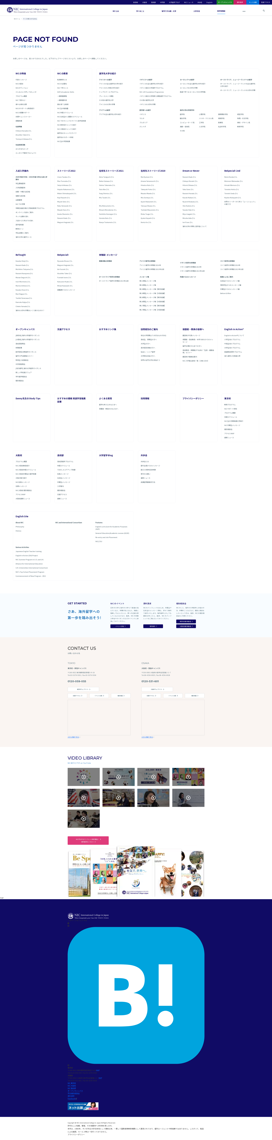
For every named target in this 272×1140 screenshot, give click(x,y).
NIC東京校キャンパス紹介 (66, 125)
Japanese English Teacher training (29, 551)
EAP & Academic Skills (65, 92)
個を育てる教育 (63, 104)
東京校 (135, 2)
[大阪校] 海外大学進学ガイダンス (28, 339)
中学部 (162, 2)
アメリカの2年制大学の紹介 (109, 88)
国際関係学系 (223, 114)
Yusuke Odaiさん (189, 210)
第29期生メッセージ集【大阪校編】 (152, 293)
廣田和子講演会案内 (190, 357)
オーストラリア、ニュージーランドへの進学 (236, 79)
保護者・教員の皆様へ (193, 329)
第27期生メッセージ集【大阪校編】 (152, 310)
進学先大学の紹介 (107, 73)
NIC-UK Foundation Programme (151, 92)
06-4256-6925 (149, 675)
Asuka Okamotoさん (65, 214)
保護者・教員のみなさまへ (108, 409)
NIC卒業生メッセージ (232, 425)
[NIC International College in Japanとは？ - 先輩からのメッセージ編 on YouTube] (188, 777)
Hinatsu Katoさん (147, 185)
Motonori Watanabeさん (233, 181)
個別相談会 (20, 381)
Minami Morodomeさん (108, 210)
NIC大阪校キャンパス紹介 (66, 129)
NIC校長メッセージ (23, 482)
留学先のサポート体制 (65, 137)
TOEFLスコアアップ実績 (66, 470)
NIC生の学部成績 (63, 141)
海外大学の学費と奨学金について (195, 226)
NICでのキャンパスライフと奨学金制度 (71, 121)
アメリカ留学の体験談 (147, 261)
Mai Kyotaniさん (147, 177)
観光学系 (183, 118)
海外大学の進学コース (24, 237)
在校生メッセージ (63, 478)
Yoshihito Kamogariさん (108, 214)
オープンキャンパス (225, 2)
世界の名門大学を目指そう (150, 360)
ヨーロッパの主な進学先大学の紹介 (193, 84)
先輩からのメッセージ (188, 277)
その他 (182, 131)
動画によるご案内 (226, 277)
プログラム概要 (21, 96)
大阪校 (144, 2)
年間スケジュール (230, 417)
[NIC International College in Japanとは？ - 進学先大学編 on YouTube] (153, 777)
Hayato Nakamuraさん (65, 189)
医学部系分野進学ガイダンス (26, 352)
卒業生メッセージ (63, 482)
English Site (22, 516)
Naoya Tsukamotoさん (107, 222)
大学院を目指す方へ (148, 356)
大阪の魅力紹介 (21, 478)
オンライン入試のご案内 (24, 212)
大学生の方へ (145, 344)
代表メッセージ (21, 79)
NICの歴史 (19, 84)
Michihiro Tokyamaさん (24, 269)
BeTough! (21, 254)
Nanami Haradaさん (190, 193)
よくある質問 (105, 398)
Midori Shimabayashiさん (66, 193)
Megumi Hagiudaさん (65, 222)
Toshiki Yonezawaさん (24, 298)
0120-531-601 (150, 681)
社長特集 (19, 126)
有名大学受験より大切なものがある (153, 335)
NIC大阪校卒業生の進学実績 (26, 474)
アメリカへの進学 (105, 79)
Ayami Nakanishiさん (149, 201)
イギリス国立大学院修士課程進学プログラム (155, 96)
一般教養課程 (62, 96)
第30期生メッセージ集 (147, 285)
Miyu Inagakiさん (189, 214)
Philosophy (20, 526)
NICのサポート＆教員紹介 (25, 108)
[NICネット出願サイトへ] (83, 1106)
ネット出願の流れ (22, 216)
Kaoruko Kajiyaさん (23, 302)
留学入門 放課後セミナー (25, 356)
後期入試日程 (20, 196)
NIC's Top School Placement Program (30, 572)
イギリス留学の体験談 (188, 263)
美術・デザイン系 (243, 122)
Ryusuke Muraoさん (64, 261)
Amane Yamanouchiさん (150, 181)
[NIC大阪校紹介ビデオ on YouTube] (153, 798)
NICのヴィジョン (22, 88)
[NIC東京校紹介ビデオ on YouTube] (118, 798)
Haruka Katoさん (105, 218)
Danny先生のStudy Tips (28, 398)
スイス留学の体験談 (227, 261)
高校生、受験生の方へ (149, 339)
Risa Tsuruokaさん (64, 181)
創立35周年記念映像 (148, 470)
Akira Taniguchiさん (106, 177)
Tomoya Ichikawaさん (24, 139)
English (209, 2)
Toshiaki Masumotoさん (150, 210)
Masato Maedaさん (148, 193)
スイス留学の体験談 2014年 (230, 265)
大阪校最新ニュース (23, 498)
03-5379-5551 (75, 675)
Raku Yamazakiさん (64, 206)
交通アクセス (265, 2)
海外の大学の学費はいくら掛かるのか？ (30, 310)
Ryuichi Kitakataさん (190, 201)
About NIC (20, 522)
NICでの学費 (20, 204)
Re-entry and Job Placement (106, 537)
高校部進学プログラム (65, 461)
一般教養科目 (62, 100)
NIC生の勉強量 (62, 108)
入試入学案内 (22, 170)
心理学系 (202, 114)
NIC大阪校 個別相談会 (24, 490)
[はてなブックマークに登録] (136, 995)
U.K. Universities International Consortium (32, 568)
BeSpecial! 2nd (232, 170)
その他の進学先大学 (106, 100)
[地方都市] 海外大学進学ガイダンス (28, 368)
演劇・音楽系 (184, 126)
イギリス (142, 114)
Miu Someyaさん (147, 197)
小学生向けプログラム (232, 339)
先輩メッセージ (21, 486)
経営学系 (240, 114)
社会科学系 (222, 126)
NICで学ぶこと (62, 88)
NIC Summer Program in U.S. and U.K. (30, 559)
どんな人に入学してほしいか (26, 92)
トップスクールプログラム (108, 92)
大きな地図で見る (73, 737)
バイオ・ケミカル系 (206, 118)
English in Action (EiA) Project (27, 555)
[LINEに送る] (68, 1065)
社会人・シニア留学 (148, 352)
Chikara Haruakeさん (24, 131)
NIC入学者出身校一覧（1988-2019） (196, 361)
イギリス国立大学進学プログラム (151, 88)
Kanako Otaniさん (22, 290)
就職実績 (19, 121)
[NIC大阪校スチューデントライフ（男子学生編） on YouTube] (84, 819)
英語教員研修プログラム (233, 352)
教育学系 (240, 126)
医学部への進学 (145, 110)
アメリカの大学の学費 (107, 104)
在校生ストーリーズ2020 (153, 170)
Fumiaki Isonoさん (64, 277)
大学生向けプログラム (232, 348)
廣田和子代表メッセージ (191, 335)
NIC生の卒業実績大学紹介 (233, 421)
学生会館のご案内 (22, 233)
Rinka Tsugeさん (147, 214)
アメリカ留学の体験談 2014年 (150, 265)
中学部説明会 (20, 364)
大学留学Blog (106, 455)
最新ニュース (229, 437)
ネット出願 (253, 2)
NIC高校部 (72, 1088)
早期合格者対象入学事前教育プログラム (30, 208)
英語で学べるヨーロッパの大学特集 (193, 92)
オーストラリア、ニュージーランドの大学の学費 (237, 90)
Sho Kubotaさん (189, 206)
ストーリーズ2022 (66, 170)
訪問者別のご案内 (149, 329)
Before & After (225, 293)
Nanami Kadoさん (64, 218)
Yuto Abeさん (104, 189)
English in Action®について (234, 335)
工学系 (201, 122)
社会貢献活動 (20, 145)
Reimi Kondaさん (230, 177)
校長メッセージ (63, 474)
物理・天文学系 (242, 118)
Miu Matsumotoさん (106, 206)
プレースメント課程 (106, 96)
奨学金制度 (20, 224)
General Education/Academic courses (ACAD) (112, 533)
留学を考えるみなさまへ (108, 404)
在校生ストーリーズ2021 (111, 170)
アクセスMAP (229, 433)
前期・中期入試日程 (23, 192)
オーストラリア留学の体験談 (109, 277)
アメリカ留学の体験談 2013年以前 (151, 269)
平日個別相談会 (74, 1093)
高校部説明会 (20, 344)
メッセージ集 (144, 277)
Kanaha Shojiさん (22, 261)
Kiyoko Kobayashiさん (232, 197)
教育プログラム (230, 404)
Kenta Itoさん (146, 222)
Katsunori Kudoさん (64, 281)
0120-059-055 (77, 681)
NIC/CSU (98, 541)
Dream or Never (191, 170)
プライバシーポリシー (193, 398)
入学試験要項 (20, 187)
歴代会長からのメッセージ (150, 466)
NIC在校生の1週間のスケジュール (69, 116)
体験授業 (19, 348)
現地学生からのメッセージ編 (230, 285)
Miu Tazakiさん (105, 197)
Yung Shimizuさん (106, 193)
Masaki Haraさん (63, 210)
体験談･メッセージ (108, 254)
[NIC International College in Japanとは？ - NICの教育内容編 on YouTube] (118, 777)
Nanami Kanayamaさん (24, 273)
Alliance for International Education (29, 564)
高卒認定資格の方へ (148, 348)
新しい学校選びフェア (24, 372)
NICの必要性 (62, 84)
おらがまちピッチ (22, 149)
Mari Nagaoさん (22, 294)
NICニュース (188, 2)
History (18, 531)
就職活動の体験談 (105, 261)
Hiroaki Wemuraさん (232, 185)
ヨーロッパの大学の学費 (189, 88)
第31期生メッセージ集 (147, 281)
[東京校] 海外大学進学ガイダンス (28, 335)
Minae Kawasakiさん (65, 286)
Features (98, 522)
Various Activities (22, 547)
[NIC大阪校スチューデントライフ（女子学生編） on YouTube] (188, 798)
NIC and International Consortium (68, 522)
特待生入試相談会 (22, 360)
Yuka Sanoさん (188, 189)
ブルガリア (143, 122)
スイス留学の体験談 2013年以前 (231, 269)
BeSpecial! (63, 254)
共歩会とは (145, 461)
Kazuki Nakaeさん (189, 197)
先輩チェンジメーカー (24, 116)
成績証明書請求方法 (148, 482)
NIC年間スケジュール (65, 112)
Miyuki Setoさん (63, 201)
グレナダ (142, 126)
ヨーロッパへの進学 (187, 79)
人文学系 (202, 126)
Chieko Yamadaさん (23, 306)
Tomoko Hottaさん (231, 189)
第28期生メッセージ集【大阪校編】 (152, 301)
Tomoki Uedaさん (231, 193)
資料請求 (240, 2)
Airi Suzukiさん (63, 269)
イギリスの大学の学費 (147, 104)
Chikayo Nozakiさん (190, 181)
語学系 (182, 114)
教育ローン (20, 229)
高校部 (153, 2)
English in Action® (234, 329)
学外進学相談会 (21, 376)
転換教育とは (62, 79)
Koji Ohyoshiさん (63, 197)
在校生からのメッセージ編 (230, 281)
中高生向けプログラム (232, 344)
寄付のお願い (145, 474)
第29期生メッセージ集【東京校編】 (152, 289)
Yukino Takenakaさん (107, 185)
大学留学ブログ (174, 2)
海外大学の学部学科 (187, 110)
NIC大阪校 (72, 1085)
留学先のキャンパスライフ (67, 133)
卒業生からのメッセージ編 (230, 289)
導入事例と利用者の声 (232, 356)
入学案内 (60, 486)
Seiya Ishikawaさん (64, 185)
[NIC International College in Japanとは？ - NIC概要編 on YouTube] (84, 777)
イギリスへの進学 (145, 79)
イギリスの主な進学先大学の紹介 (151, 84)
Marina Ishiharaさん (23, 286)
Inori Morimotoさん (23, 281)
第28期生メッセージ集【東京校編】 (152, 297)
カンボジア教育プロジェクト (26, 153)
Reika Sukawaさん (106, 181)
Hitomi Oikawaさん (190, 185)
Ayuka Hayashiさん (148, 218)
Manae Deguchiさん (23, 277)
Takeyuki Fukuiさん (148, 189)
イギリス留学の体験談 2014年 (190, 267)
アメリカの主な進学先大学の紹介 (111, 84)
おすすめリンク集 (107, 329)
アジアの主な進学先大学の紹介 (110, 114)
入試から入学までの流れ (24, 220)
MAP (98, 1070)
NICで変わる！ (21, 100)
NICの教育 (62, 73)
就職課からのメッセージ (66, 290)
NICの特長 (21, 73)
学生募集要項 (20, 183)
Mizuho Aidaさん (189, 218)
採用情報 (145, 398)
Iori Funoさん (188, 222)
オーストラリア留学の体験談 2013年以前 (114, 281)
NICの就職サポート (23, 112)
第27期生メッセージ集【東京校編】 (152, 305)
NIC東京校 (72, 1083)
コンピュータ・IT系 (187, 122)
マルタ (141, 118)
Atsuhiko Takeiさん (23, 135)
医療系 (220, 122)
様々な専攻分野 (21, 104)
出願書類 (19, 200)
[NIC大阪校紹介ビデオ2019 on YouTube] (84, 798)
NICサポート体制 (230, 409)
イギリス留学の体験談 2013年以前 (192, 271)
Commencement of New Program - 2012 (31, 576)
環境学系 (221, 118)
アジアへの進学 (104, 110)
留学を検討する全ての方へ (192, 346)
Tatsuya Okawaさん (148, 206)
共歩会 (200, 2)
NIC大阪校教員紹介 (23, 466)
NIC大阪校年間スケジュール (26, 470)
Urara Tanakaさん (64, 177)
